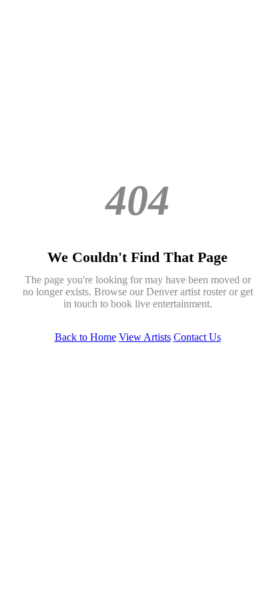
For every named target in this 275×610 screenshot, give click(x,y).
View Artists (145, 337)
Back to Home (85, 337)
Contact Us (197, 337)
